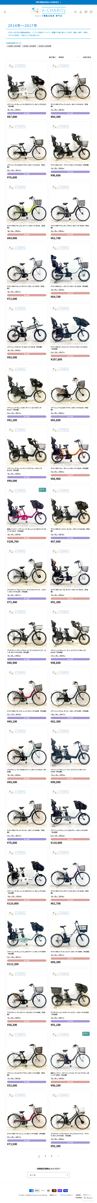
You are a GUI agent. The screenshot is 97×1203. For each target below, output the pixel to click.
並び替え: (52, 57)
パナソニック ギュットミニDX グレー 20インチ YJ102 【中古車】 (69, 831)
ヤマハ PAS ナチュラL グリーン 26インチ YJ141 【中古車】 (26, 227)
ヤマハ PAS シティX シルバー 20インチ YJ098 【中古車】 (70, 952)
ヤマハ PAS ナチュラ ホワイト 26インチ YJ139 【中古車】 (25, 287)
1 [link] (39, 1156)
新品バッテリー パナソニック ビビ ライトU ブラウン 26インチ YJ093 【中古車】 (70, 1074)
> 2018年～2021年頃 (29, 46)
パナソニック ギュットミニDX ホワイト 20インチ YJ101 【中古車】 (26, 892)
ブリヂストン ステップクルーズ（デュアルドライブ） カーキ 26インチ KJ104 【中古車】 (26, 651)
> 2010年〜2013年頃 (13, 46)
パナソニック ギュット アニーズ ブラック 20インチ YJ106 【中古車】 (68, 771)
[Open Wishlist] (85, 12)
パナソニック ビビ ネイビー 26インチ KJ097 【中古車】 (70, 711)
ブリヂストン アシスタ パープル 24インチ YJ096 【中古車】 (26, 1013)
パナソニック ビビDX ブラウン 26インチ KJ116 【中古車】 (69, 409)
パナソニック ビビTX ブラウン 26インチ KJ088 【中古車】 (26, 1074)
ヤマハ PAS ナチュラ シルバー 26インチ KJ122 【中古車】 (69, 105)
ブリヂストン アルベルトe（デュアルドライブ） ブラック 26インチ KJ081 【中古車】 (70, 1135)
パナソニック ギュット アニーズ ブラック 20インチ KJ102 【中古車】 (68, 651)
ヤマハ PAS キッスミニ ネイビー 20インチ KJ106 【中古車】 (70, 530)
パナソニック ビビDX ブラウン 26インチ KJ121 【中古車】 (26, 166)
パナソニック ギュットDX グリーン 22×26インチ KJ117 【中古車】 (24, 409)
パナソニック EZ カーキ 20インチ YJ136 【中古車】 (25, 347)
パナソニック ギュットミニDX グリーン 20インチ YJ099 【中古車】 (26, 953)
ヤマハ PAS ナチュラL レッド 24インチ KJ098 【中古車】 (26, 711)
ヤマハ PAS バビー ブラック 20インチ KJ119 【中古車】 (70, 165)
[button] (5, 12)
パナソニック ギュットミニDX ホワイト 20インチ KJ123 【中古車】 (26, 105)
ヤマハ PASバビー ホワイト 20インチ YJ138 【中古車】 (70, 286)
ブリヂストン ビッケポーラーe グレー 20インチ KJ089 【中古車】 (70, 1013)
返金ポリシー (53, 1195)
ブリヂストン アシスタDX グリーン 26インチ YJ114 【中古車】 (26, 771)
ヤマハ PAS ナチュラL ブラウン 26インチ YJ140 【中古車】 (70, 227)
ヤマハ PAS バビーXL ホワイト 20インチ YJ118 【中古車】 (69, 591)
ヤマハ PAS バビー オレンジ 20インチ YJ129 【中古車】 (70, 468)
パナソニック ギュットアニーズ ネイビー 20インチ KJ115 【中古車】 (24, 469)
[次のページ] (58, 1156)
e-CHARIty (28, 1195)
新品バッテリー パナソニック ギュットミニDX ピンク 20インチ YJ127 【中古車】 (26, 530)
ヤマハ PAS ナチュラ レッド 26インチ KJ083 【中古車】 (26, 1134)
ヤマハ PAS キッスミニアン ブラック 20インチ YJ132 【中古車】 (69, 348)
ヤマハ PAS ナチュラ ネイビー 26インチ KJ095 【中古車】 (26, 831)
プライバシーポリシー (66, 1195)
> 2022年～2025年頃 (44, 46)
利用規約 (78, 1195)
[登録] (67, 1175)
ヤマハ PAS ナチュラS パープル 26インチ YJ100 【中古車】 (70, 892)
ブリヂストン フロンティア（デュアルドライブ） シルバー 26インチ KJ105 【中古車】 (26, 591)
